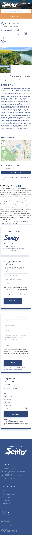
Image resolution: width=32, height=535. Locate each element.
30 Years (8, 388)
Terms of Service (16, 369)
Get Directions (16, 172)
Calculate (16, 414)
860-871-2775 (17, 16)
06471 (3, 223)
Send (13, 363)
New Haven (16, 221)
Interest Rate (7, 405)
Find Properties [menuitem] (8, 494)
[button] (29, 11)
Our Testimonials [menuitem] (8, 500)
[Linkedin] (8, 513)
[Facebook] (4, 513)
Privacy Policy (23, 294)
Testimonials (23, 3)
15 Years (14, 388)
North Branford (24, 221)
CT (10, 221)
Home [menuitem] (4, 491)
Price (5, 393)
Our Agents (13, 250)
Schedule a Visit (22, 316)
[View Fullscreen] (3, 148)
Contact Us (6, 250)
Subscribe (13, 300)
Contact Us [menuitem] (6, 504)
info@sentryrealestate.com (14, 472)
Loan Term (7, 384)
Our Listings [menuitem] (6, 497)
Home (1, 221)
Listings (6, 221)
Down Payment (8, 399)
